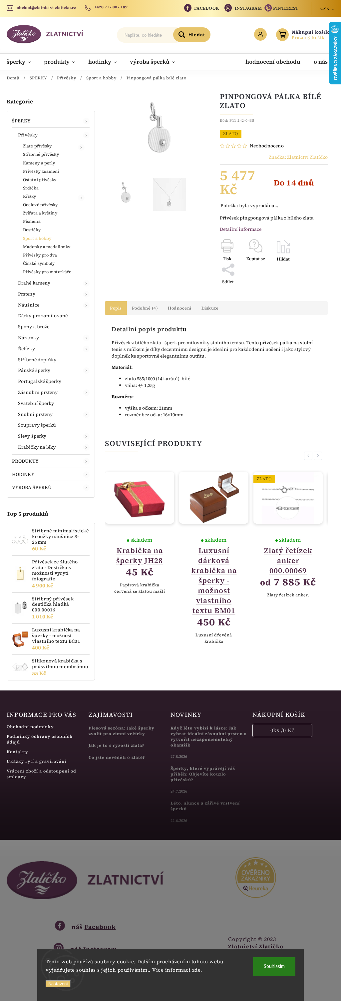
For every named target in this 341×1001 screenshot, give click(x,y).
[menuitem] (22, 61)
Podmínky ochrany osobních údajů (40, 739)
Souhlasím (274, 966)
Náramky (28, 337)
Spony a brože (33, 326)
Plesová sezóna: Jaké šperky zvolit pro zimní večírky (122, 730)
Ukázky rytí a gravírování (36, 761)
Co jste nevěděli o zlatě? (117, 757)
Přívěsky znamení (41, 171)
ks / (282, 730)
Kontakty (17, 752)
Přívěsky (28, 134)
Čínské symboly (39, 263)
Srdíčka (31, 188)
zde (196, 969)
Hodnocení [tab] (179, 308)
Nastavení (58, 983)
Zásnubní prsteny (38, 392)
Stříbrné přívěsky (41, 154)
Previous (309, 455)
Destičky (32, 229)
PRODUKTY (25, 461)
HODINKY (23, 474)
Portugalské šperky (39, 381)
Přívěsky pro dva (40, 255)
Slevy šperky (32, 436)
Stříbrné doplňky (37, 359)
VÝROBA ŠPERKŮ (32, 487)
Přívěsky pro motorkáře (47, 272)
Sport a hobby (37, 238)
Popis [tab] (116, 308)
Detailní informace (240, 229)
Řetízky (26, 348)
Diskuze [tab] (210, 308)
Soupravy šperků (37, 425)
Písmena (32, 221)
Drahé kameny (34, 283)
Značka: (298, 157)
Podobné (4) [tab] (145, 308)
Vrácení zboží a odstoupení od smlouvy (41, 774)
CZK (325, 8)
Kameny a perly (39, 163)
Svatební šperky (36, 403)
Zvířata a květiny (40, 213)
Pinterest (285, 8)
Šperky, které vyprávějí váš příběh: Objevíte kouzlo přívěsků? (202, 774)
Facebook (206, 8)
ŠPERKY (21, 120)
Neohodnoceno (267, 145)
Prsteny (26, 294)
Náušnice (28, 305)
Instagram (248, 8)
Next (319, 455)
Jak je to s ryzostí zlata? (117, 745)
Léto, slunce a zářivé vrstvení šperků (205, 806)
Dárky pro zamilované (43, 315)
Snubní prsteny (35, 414)
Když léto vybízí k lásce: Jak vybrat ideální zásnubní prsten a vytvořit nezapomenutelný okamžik (208, 736)
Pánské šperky (34, 370)
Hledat (196, 34)
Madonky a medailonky (46, 246)
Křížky (29, 196)
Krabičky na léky (37, 447)
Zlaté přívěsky (37, 146)
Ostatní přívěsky (40, 179)
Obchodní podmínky (30, 726)
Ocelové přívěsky (40, 204)
